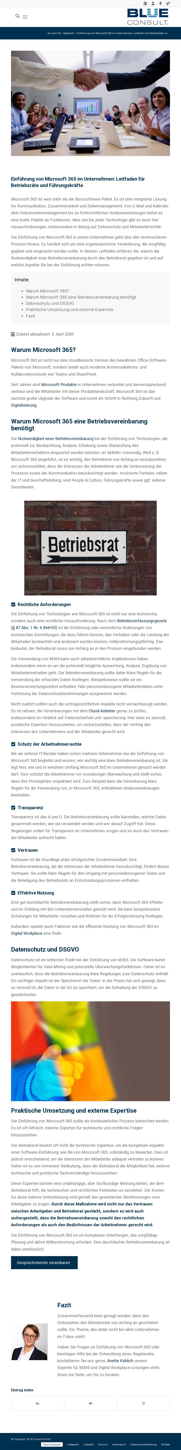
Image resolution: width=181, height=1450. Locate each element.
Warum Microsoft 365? (47, 290)
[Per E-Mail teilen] (90, 1403)
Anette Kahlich (120, 1360)
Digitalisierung (23, 405)
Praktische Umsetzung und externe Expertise (69, 309)
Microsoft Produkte (59, 384)
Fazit (30, 315)
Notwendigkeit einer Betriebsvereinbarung (55, 438)
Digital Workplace (26, 933)
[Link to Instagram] (143, 1403)
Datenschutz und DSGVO (50, 303)
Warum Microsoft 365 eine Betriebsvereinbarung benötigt (81, 297)
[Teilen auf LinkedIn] (37, 1403)
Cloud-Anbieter (102, 711)
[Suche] (15, 17)
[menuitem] (145, 4)
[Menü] (25, 17)
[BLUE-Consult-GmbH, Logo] (148, 17)
